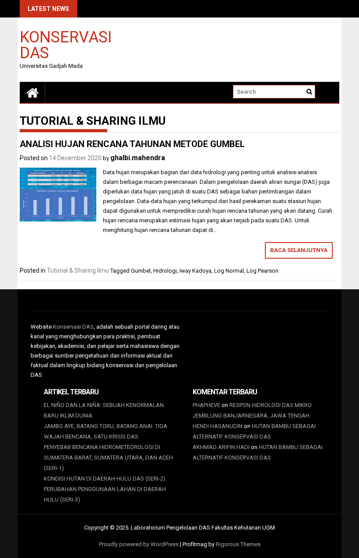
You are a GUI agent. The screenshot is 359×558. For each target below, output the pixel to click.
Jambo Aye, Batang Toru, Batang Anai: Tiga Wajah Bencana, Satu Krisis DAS (105, 431)
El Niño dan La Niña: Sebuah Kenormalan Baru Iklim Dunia (104, 410)
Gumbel (141, 270)
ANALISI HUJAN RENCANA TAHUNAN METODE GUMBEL (132, 144)
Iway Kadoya (195, 270)
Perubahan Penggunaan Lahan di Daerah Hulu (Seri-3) (105, 494)
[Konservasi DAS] (32, 92)
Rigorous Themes (238, 544)
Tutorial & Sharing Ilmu (78, 270)
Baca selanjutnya (298, 250)
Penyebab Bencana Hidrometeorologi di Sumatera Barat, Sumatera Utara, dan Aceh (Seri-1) (108, 457)
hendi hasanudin (218, 426)
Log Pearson (262, 270)
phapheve (206, 405)
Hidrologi (165, 270)
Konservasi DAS (66, 44)
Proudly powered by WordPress (139, 544)
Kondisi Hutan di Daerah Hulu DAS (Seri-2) (104, 478)
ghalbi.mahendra (137, 158)
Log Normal (229, 270)
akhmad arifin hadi (221, 447)
